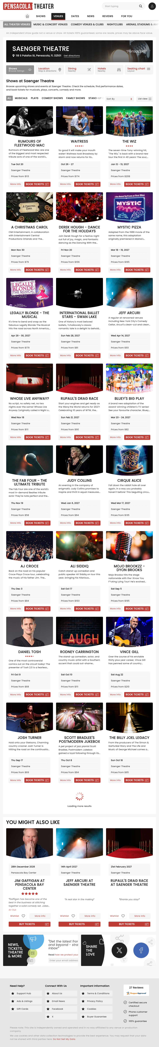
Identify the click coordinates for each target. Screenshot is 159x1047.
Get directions (72, 55)
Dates (75, 16)
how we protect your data (70, 954)
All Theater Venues (17, 24)
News (90, 16)
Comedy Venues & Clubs (87, 24)
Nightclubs (115, 24)
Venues (58, 16)
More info (15, 184)
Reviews (107, 16)
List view (143, 98)
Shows (40, 16)
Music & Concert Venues (51, 24)
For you (126, 16)
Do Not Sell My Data (64, 1039)
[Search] (141, 6)
